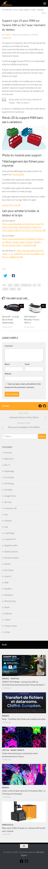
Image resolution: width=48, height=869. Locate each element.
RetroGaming (9, 601)
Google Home (10, 496)
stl (39, 285)
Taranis (40, 10)
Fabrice (7, 35)
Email (28, 364)
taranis (13, 289)
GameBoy (8, 490)
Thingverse (16, 174)
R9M (33, 10)
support (5, 289)
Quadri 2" (8, 576)
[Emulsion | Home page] (8, 3)
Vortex (7, 632)
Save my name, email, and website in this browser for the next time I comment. (23, 385)
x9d (19, 289)
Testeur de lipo (10, 626)
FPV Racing (7, 10)
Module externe (11, 551)
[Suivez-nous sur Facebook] (40, 406)
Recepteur (8, 595)
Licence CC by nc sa (10, 205)
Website (8, 374)
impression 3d (26, 285)
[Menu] (44, 3)
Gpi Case (7, 502)
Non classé (8, 570)
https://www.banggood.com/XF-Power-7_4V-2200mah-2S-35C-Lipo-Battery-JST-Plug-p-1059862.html (23, 253)
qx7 (34, 285)
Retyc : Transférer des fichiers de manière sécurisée (23, 719)
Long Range (24, 10)
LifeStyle (8, 521)
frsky (10, 285)
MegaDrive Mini (11, 545)
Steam (7, 607)
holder (17, 285)
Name (8, 364)
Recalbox (8, 589)
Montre (7, 564)
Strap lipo (8, 613)
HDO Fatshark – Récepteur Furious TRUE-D (31, 319)
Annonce (8, 452)
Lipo (15, 10)
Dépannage (9, 471)
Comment (9, 346)
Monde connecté (11, 558)
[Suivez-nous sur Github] (44, 406)
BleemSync (9, 459)
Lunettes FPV (10, 539)
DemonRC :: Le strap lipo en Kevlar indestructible (10, 319)
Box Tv (7, 465)
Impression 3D (10, 508)
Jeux (6, 514)
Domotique (9, 477)
